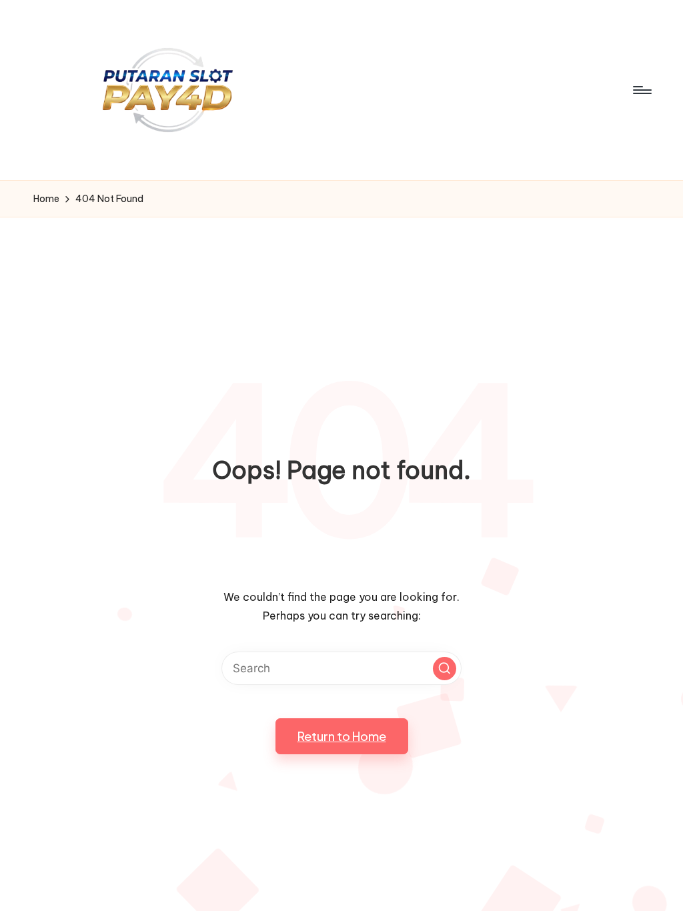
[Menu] (641, 90)
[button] (444, 668)
